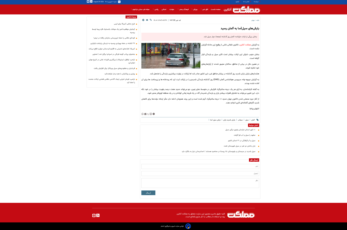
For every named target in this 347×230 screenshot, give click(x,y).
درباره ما (256, 2)
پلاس (156, 9)
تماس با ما (246, 2)
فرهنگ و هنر (184, 9)
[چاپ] (143, 21)
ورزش (195, 9)
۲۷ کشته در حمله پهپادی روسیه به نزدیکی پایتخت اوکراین (112, 43)
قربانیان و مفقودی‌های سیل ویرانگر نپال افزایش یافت (114, 68)
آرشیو (237, 2)
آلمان (253, 120)
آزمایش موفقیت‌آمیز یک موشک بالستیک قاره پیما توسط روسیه (113, 31)
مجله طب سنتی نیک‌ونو (141, 9)
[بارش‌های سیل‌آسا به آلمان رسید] (170, 56)
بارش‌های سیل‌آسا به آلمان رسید (240, 28)
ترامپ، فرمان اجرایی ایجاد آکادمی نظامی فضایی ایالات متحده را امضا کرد (112, 81)
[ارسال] (147, 21)
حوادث (172, 9)
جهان (253, 20)
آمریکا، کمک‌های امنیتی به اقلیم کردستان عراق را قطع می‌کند (112, 49)
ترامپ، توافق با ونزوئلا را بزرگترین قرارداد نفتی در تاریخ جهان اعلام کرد (112, 61)
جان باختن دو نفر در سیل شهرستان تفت (239, 146)
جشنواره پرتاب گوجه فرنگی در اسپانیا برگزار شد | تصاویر (113, 54)
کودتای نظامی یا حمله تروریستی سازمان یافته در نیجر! (114, 38)
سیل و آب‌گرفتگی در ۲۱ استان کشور (241, 140)
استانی (164, 9)
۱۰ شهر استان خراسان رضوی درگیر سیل (240, 129)
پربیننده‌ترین (131, 17)
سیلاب (240, 120)
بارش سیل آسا (215, 120)
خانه (257, 20)
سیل (247, 120)
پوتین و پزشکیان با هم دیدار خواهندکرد (120, 74)
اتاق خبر (205, 9)
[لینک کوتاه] (150, 21)
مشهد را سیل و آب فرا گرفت (244, 135)
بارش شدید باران (229, 120)
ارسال (148, 193)
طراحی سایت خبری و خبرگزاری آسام (172, 226)
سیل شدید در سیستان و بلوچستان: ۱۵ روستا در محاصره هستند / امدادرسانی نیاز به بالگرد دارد (218, 151)
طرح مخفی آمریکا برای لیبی (124, 24)
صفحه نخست (215, 9)
